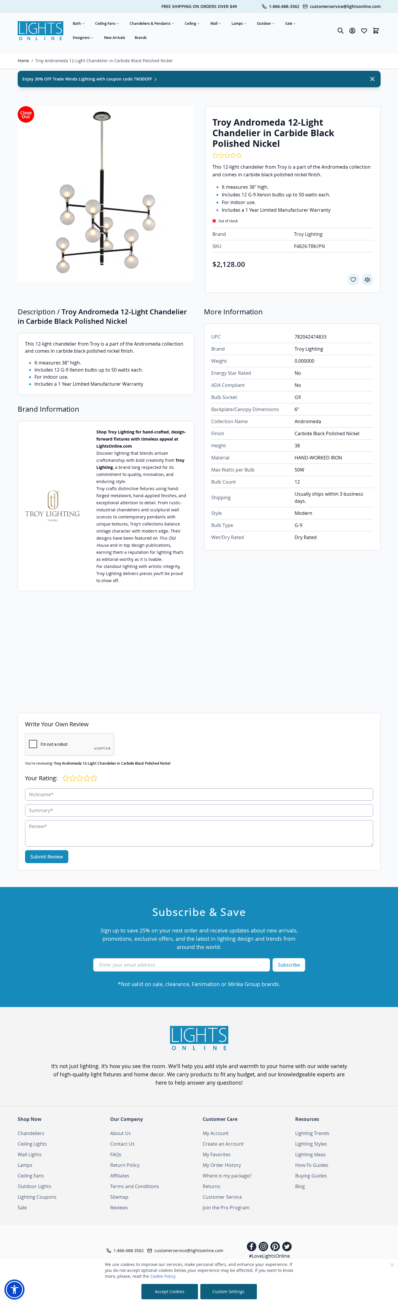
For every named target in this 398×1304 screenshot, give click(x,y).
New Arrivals (114, 37)
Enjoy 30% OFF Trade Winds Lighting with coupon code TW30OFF (87, 79)
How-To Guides (311, 1165)
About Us (120, 1133)
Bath (77, 23)
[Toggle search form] (340, 30)
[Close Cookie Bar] (392, 1265)
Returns (211, 1186)
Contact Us (122, 1144)
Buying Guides (311, 1175)
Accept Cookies (169, 1291)
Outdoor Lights (34, 1186)
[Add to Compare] (367, 279)
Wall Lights (30, 1154)
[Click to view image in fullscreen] (105, 194)
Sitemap (119, 1197)
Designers (81, 37)
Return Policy (125, 1165)
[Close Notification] (372, 79)
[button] (14, 1289)
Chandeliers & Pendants (150, 23)
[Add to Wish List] (353, 279)
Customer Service (222, 1197)
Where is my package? (227, 1175)
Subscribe (289, 965)
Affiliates (119, 1175)
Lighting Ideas (310, 1154)
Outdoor (264, 23)
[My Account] (352, 30)
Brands (141, 37)
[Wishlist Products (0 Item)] (364, 30)
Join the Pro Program (226, 1207)
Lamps (237, 23)
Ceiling (190, 23)
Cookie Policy (163, 1276)
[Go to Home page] (41, 30)
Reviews (119, 1207)
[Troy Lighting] (52, 506)
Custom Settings (228, 1291)
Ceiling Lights (32, 1144)
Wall (213, 23)
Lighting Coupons (37, 1197)
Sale (288, 23)
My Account (216, 1133)
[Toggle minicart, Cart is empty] (376, 30)
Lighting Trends (312, 1133)
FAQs (115, 1154)
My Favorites (217, 1154)
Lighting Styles (311, 1144)
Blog (300, 1186)
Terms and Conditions (134, 1186)
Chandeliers (31, 1133)
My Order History (222, 1165)
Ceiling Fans (105, 23)
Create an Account (223, 1144)
